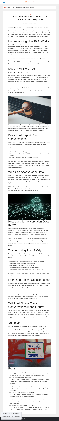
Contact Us (43, 419)
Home (5, 7)
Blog (29, 14)
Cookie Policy (53, 419)
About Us (48, 419)
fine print (10, 414)
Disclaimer (38, 419)
